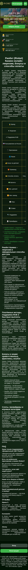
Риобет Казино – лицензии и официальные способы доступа (14, 228)
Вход (14, 545)
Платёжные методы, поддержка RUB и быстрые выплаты (14, 232)
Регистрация (17, 4)
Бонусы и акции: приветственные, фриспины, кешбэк (13, 237)
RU (25, 4)
